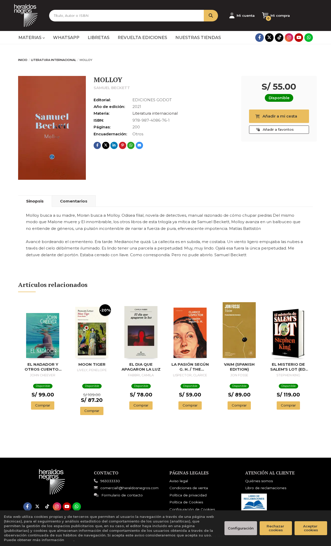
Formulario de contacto (122, 495)
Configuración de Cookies (192, 509)
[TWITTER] (269, 37)
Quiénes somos (259, 481)
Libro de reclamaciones (265, 488)
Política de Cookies (186, 502)
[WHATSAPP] (308, 37)
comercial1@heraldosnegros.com (129, 488)
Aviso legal (178, 481)
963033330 (110, 481)
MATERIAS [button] (30, 37)
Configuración (241, 528)
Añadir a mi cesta (279, 116)
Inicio (22, 60)
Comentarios (73, 201)
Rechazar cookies (276, 528)
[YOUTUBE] (299, 37)
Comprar (42, 405)
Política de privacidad (188, 495)
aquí (69, 540)
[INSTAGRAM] (289, 37)
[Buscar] (211, 15)
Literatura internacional (53, 60)
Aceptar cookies (311, 528)
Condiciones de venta (188, 488)
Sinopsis (35, 201)
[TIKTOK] (279, 37)
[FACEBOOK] (259, 37)
